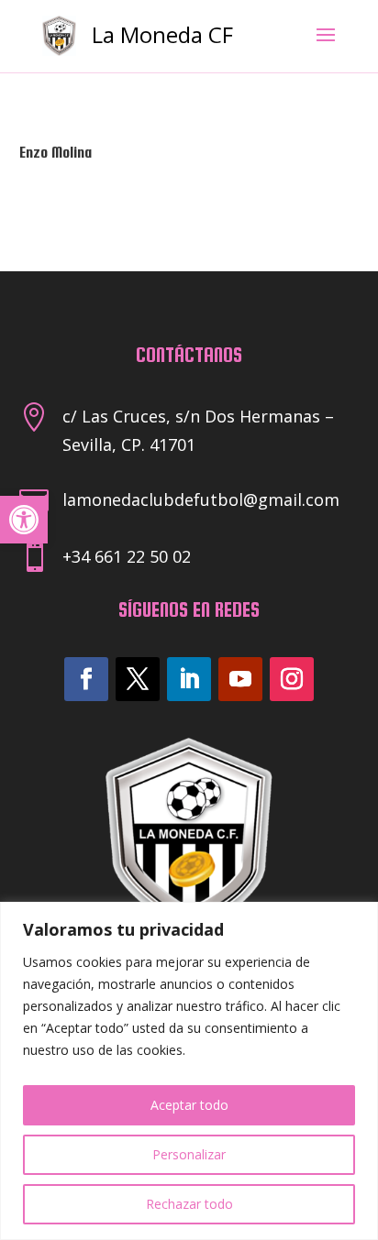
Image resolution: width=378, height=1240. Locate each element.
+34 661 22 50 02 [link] (126, 556)
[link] (24, 519)
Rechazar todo (189, 1204)
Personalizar (189, 1154)
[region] (189, 1071)
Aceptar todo (189, 1105)
